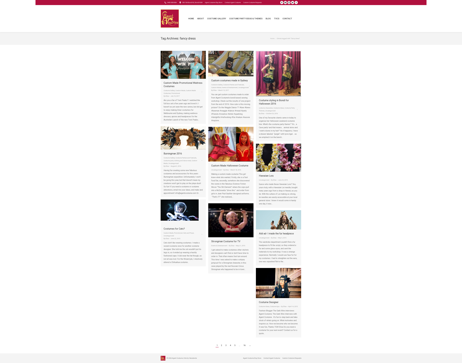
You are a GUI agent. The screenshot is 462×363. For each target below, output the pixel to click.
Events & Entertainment (230, 87)
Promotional (175, 93)
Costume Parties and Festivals (233, 85)
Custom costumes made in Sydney (229, 80)
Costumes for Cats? (174, 228)
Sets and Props (188, 233)
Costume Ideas (278, 108)
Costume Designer (269, 302)
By (166, 96)
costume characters (266, 108)
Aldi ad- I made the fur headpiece (276, 233)
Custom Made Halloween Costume (229, 165)
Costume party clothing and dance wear (177, 161)
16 (244, 345)
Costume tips (274, 306)
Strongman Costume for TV (225, 241)
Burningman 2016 (173, 153)
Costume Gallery (169, 90)
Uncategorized (243, 87)
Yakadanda (193, 358)
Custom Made (180, 90)
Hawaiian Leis (266, 175)
